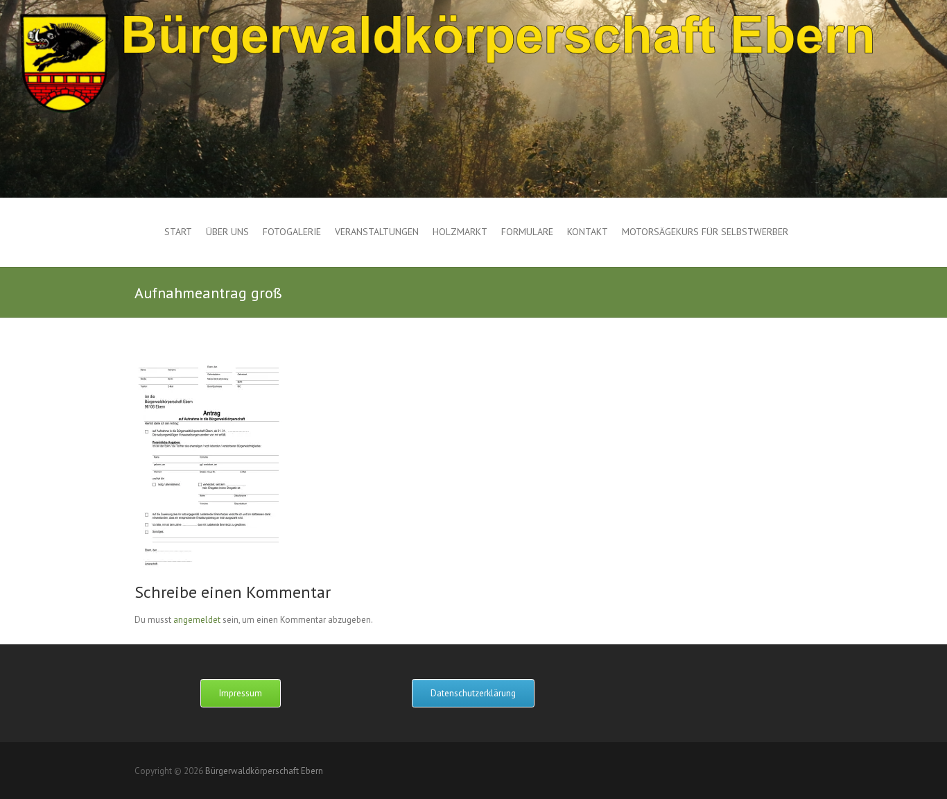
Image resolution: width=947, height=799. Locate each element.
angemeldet (196, 620)
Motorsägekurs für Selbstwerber (705, 231)
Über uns (227, 231)
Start (178, 231)
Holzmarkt (460, 231)
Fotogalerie (292, 231)
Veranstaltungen (377, 231)
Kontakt (587, 231)
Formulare (527, 231)
